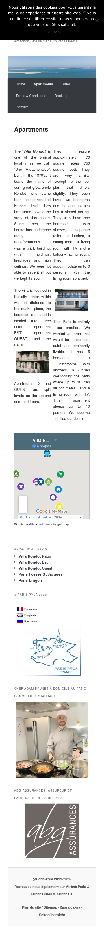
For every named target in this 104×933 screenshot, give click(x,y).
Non (56, 32)
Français (30, 609)
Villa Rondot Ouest (35, 568)
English (29, 615)
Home (20, 83)
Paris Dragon (30, 580)
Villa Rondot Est (33, 562)
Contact (22, 106)
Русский (30, 621)
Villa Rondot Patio (34, 556)
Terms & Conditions (31, 95)
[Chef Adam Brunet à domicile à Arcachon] (52, 739)
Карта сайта (70, 907)
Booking (61, 95)
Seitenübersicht (52, 914)
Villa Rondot (37, 524)
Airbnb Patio (76, 886)
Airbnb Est (65, 894)
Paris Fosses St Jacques (40, 574)
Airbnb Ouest (41, 894)
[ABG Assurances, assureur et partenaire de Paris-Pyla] (52, 831)
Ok (46, 32)
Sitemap (50, 907)
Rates (66, 83)
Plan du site (32, 907)
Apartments (43, 84)
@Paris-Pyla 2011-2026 (52, 878)
